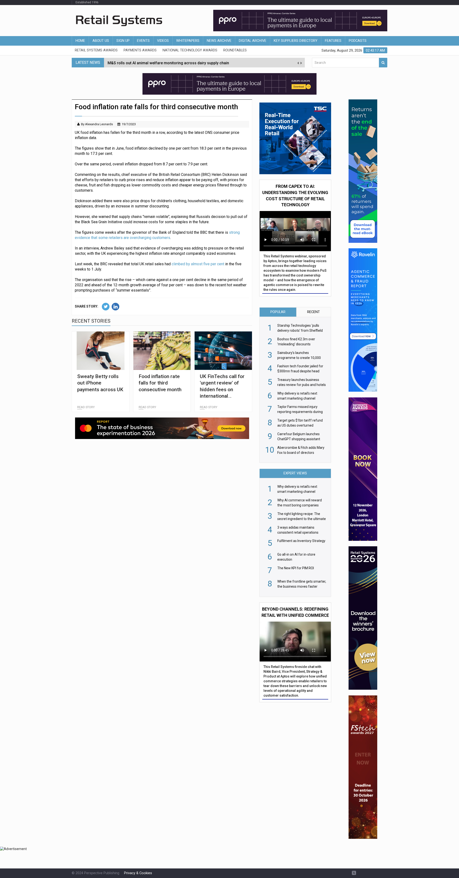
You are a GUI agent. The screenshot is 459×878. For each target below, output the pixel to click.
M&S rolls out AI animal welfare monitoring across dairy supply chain (168, 62)
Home (80, 41)
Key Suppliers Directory (295, 41)
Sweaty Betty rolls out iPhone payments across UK (100, 383)
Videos (163, 41)
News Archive (219, 41)
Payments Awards (140, 50)
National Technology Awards (190, 50)
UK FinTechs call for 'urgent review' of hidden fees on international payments (222, 389)
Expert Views (295, 473)
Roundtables (235, 50)
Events (143, 41)
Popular (277, 312)
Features (333, 41)
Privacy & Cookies (138, 873)
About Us (101, 41)
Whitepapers (187, 41)
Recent (313, 312)
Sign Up (123, 41)
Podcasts (357, 41)
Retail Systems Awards (96, 50)
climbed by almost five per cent (198, 264)
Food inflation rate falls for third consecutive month (160, 383)
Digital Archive (252, 41)
